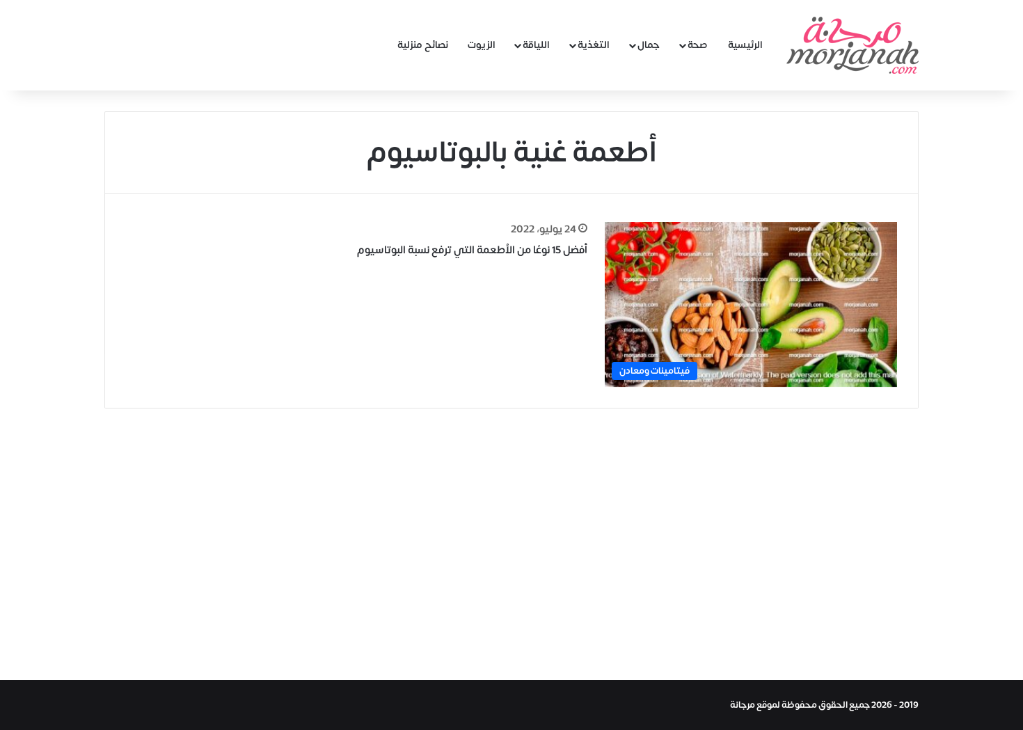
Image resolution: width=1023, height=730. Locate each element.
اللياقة (536, 45)
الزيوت (481, 45)
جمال (648, 45)
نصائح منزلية (422, 45)
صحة (698, 45)
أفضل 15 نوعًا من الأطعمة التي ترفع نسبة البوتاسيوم (472, 250)
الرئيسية (745, 45)
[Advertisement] (511, 540)
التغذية (594, 45)
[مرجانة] (852, 45)
